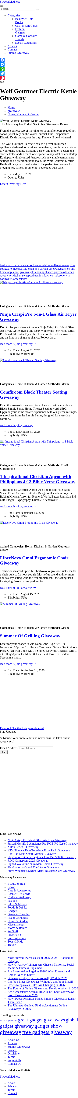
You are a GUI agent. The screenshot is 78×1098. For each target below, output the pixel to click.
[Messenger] (39, 64)
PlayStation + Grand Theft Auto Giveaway (33, 867)
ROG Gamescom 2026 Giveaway (28, 860)
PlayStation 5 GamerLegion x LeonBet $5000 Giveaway (42, 857)
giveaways (14, 111)
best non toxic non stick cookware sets (23, 265)
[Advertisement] (39, 225)
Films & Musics (17, 904)
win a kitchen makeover (51, 275)
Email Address (8, 748)
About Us (13, 1039)
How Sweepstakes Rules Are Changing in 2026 (36, 985)
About (11, 1083)
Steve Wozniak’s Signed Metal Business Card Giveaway (41, 870)
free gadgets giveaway (47, 1032)
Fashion (20, 29)
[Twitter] (39, 73)
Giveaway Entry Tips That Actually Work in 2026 (37, 978)
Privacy (12, 1050)
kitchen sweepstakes (25, 275)
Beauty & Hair (24, 18)
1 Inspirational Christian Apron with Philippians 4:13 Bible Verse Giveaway (37, 479)
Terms (11, 1056)
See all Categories (26, 42)
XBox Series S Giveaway (23, 847)
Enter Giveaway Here (13, 184)
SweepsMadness (10, 1)
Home (11, 107)
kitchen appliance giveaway (48, 272)
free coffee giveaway (58, 265)
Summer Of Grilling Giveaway (30, 635)
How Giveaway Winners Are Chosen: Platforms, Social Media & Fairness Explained (41, 966)
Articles (12, 46)
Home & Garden (18, 921)
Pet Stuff (13, 931)
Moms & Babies (17, 927)
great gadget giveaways (41, 1020)
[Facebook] (39, 60)
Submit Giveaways (19, 1046)
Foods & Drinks (17, 907)
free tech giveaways (8, 1021)
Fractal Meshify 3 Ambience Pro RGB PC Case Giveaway (43, 843)
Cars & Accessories (19, 890)
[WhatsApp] (39, 69)
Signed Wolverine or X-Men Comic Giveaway (35, 864)
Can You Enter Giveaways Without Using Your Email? (40, 981)
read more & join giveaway (16, 344)
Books (19, 22)
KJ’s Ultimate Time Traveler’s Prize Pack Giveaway (39, 850)
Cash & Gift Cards (26, 25)
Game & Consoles (26, 35)
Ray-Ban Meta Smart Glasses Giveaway (32, 853)
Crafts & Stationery (19, 897)
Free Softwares (17, 938)
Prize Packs (14, 934)
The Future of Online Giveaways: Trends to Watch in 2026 (43, 988)
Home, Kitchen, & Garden (23, 114)
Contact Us (14, 1063)
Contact (12, 49)
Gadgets (20, 32)
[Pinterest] (39, 78)
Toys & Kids (15, 941)
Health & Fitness (18, 917)
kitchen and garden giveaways (43, 268)
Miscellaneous (16, 924)
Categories (14, 15)
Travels (19, 39)
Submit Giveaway (18, 52)
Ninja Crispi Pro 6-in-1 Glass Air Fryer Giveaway (37, 840)
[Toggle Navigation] (1, 6)
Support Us (14, 1060)
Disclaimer (14, 1053)
